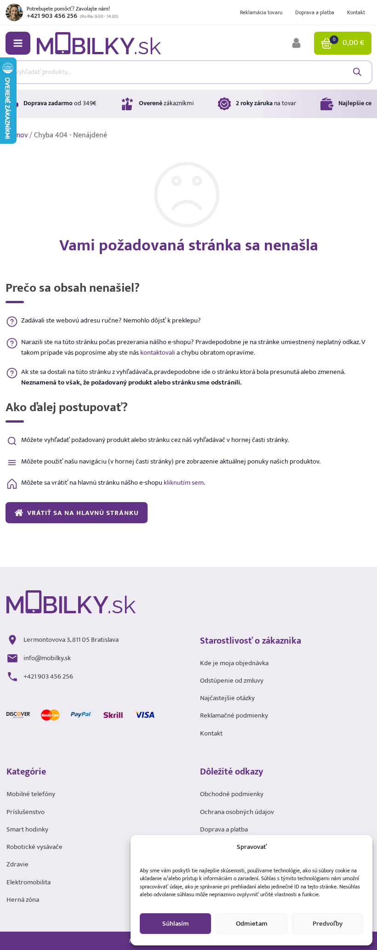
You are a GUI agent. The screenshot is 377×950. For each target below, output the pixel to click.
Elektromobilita (28, 882)
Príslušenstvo (25, 812)
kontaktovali (157, 352)
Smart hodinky (27, 829)
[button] (18, 43)
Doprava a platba (314, 12)
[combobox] (188, 72)
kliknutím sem (184, 482)
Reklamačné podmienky (234, 715)
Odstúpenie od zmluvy (231, 680)
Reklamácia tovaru (261, 12)
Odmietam (252, 923)
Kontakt (356, 12)
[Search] (357, 71)
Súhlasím (175, 923)
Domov (17, 135)
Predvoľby (328, 923)
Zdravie (17, 864)
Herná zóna (22, 900)
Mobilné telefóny (30, 794)
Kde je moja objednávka (234, 663)
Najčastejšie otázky (227, 698)
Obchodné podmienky (231, 794)
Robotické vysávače (34, 847)
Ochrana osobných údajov (237, 812)
